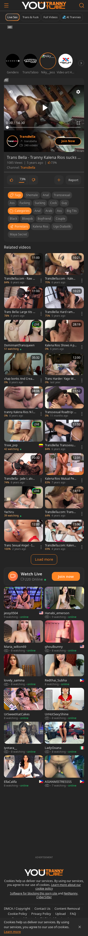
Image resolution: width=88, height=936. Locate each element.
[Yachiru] (23, 502)
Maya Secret (18, 234)
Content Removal (67, 908)
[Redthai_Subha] (64, 670)
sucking (40, 203)
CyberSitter (44, 897)
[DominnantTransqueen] (23, 335)
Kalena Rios (40, 226)
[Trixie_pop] (23, 435)
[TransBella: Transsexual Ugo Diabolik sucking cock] (64, 435)
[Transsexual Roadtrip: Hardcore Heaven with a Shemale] (64, 402)
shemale (32, 195)
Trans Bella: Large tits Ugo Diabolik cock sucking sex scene (19, 312)
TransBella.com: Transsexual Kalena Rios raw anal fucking (60, 512)
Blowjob (27, 219)
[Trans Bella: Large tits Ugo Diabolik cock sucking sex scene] (23, 302)
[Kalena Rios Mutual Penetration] (64, 469)
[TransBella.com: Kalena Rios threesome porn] (64, 535)
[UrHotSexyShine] (64, 704)
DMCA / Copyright (17, 908)
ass (12, 203)
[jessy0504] (23, 603)
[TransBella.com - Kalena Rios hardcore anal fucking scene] (64, 269)
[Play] (44, 107)
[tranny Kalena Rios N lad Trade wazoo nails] (23, 402)
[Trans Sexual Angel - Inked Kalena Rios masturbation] (23, 535)
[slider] (44, 127)
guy (64, 203)
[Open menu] (6, 5)
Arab (48, 211)
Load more (44, 559)
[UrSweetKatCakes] (23, 704)
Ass (59, 211)
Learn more (12, 931)
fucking (25, 203)
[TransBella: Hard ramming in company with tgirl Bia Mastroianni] (64, 302)
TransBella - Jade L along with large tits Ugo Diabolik (20, 478)
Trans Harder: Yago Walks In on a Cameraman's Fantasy (60, 378)
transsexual (62, 195)
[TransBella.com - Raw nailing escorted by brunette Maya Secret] (23, 269)
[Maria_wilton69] (23, 636)
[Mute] (11, 92)
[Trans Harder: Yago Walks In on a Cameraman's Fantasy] (64, 368)
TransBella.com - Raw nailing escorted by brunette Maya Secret (19, 278)
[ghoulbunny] (64, 636)
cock (53, 203)
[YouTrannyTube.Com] (44, 5)
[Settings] (78, 92)
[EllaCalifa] (23, 771)
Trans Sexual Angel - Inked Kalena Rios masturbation (19, 545)
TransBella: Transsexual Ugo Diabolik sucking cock (61, 445)
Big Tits (72, 211)
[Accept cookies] (79, 926)
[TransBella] (12, 141)
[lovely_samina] (23, 670)
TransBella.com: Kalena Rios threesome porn (60, 545)
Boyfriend (44, 219)
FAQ (73, 913)
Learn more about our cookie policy (58, 887)
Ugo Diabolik (62, 226)
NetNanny (70, 893)
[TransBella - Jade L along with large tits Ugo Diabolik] (23, 469)
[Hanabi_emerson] (64, 603)
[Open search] (81, 5)
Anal (37, 211)
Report (73, 180)
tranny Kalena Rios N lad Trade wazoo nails (19, 412)
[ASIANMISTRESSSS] (64, 771)
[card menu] (41, 281)
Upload (60, 913)
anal (46, 195)
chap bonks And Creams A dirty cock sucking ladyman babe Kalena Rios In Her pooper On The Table (20, 378)
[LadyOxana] (64, 738)
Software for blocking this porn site (34, 893)
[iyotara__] (23, 738)
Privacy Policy (41, 913)
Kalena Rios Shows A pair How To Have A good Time (61, 345)
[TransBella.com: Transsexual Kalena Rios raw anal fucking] (64, 502)
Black (13, 219)
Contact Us (42, 908)
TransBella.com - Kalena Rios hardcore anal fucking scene (60, 278)
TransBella (27, 136)
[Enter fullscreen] (78, 123)
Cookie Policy (17, 913)
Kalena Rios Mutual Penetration (60, 478)
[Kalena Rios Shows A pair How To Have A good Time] (64, 335)
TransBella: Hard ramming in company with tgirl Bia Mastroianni (60, 312)
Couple (60, 219)
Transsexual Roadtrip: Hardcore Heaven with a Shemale (60, 412)
